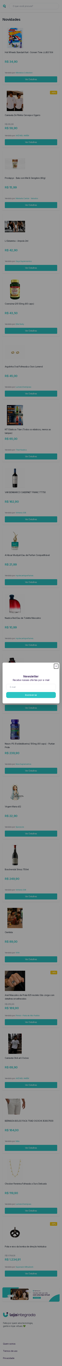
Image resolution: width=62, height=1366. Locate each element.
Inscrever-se (31, 695)
